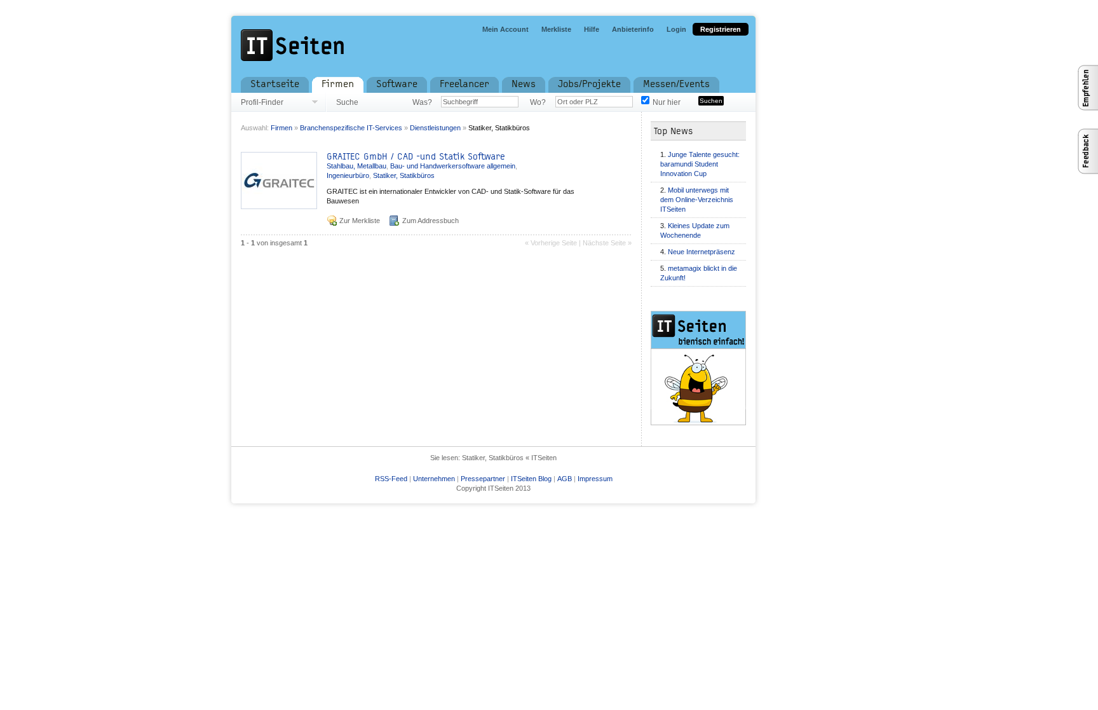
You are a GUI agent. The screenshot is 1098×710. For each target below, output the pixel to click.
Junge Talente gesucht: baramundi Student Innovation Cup (700, 164)
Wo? (538, 102)
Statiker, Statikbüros (499, 128)
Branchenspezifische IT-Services (351, 128)
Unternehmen (434, 478)
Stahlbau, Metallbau (356, 166)
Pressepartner (483, 478)
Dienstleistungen (435, 128)
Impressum (595, 478)
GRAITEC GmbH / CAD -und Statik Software (416, 156)
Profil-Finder (262, 102)
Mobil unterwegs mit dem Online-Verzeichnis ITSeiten (696, 199)
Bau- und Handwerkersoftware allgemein (452, 166)
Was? (421, 102)
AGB (564, 478)
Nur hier (667, 102)
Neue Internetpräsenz (701, 252)
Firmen (281, 128)
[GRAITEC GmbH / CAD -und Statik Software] (279, 205)
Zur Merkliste (359, 220)
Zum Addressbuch (430, 220)
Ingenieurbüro (348, 175)
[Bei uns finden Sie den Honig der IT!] (708, 368)
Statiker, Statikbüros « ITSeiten (509, 457)
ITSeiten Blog (531, 478)
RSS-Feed (391, 478)
